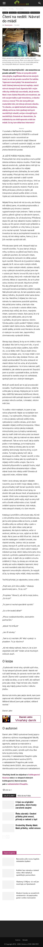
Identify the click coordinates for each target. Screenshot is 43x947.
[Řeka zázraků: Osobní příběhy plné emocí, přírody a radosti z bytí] (8, 816)
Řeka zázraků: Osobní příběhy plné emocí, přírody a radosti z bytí (26, 816)
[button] (4, 3)
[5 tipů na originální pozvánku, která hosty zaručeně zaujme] (8, 805)
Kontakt (25, 940)
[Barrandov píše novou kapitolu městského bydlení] (8, 862)
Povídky (11, 9)
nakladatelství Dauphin (17, 784)
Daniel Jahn (20, 9)
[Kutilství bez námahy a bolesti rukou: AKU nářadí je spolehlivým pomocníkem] (8, 873)
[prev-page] (3, 836)
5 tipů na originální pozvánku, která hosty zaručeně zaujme (26, 805)
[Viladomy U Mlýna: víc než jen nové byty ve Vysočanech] (8, 884)
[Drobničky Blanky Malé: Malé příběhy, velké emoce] (8, 828)
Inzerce (17, 940)
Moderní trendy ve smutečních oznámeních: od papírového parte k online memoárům (27, 895)
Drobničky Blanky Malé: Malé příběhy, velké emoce (28, 826)
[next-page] (7, 836)
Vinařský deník (35, 12)
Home (4, 9)
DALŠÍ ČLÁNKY (9, 796)
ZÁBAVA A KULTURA (23, 12)
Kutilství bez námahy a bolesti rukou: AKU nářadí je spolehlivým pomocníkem (27, 872)
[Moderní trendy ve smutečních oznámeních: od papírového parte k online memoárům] (8, 896)
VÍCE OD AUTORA (24, 796)
